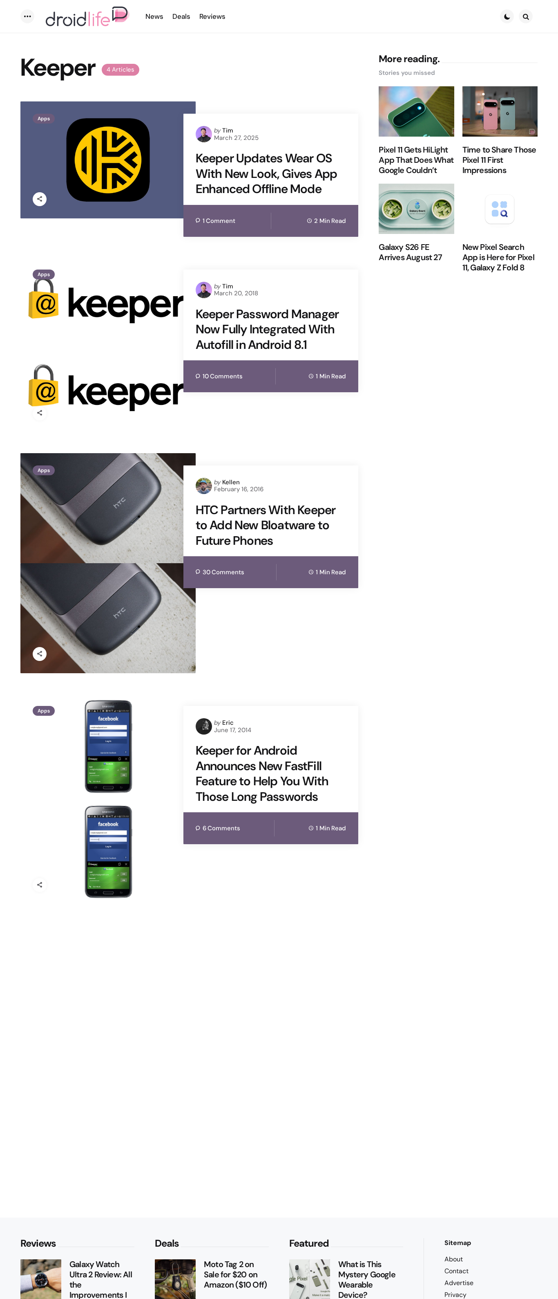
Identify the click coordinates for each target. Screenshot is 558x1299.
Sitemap (457, 1242)
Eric (228, 723)
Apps (44, 118)
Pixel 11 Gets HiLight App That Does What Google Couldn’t (416, 160)
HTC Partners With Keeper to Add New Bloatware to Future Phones (266, 525)
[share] (40, 199)
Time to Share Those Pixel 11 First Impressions (499, 160)
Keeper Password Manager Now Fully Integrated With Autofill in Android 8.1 (267, 329)
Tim (227, 130)
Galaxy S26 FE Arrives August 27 (410, 252)
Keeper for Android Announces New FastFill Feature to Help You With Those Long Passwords (262, 773)
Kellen (231, 482)
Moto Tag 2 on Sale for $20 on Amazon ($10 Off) (235, 1274)
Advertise (458, 1283)
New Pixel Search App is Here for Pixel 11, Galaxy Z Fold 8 (498, 257)
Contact (456, 1271)
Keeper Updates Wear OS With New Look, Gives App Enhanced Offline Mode (266, 174)
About (453, 1259)
